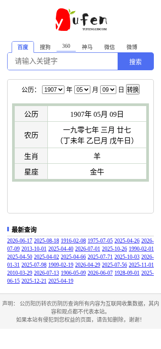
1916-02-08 (73, 241)
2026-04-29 (87, 265)
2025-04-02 (46, 257)
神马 (87, 47)
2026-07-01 (87, 249)
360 (66, 46)
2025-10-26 (114, 249)
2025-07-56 (114, 265)
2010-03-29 (19, 273)
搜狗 (45, 47)
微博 (132, 47)
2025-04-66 (73, 257)
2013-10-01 (34, 249)
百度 (22, 47)
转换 (133, 89)
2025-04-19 (60, 281)
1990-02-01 (141, 249)
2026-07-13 (46, 273)
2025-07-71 (100, 257)
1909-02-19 (60, 265)
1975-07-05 (100, 241)
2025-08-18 (46, 241)
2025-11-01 (141, 265)
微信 (109, 47)
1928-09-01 (127, 273)
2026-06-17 (19, 241)
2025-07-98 (34, 265)
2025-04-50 (19, 257)
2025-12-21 (34, 281)
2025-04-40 (60, 249)
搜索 (135, 61)
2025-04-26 (127, 241)
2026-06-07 (100, 273)
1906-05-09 (73, 273)
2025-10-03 (127, 257)
